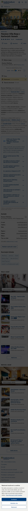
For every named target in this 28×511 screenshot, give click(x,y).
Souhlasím (14, 499)
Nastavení (14, 507)
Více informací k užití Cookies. (14, 495)
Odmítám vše (14, 503)
